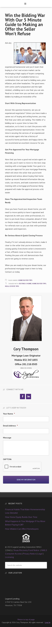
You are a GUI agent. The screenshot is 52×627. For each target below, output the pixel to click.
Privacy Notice (29, 554)
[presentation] (22, 467)
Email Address (10, 425)
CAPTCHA (7, 459)
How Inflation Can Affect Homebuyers (21, 529)
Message (7, 437)
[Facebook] (22, 396)
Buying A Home (25, 284)
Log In (47, 622)
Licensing (9, 557)
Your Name (9, 413)
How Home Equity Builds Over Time (21, 517)
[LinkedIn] (28, 396)
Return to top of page (26, 619)
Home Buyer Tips (25, 280)
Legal (39, 554)
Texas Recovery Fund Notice (26, 550)
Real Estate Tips (12, 286)
